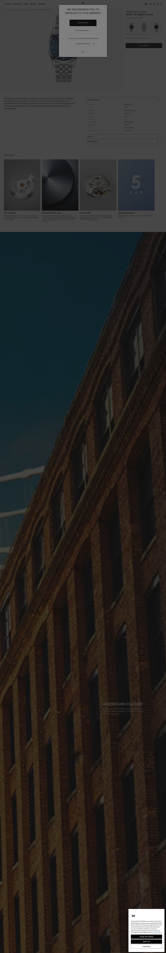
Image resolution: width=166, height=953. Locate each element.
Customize (146, 946)
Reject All (146, 941)
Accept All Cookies (146, 936)
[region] (146, 930)
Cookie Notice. (157, 932)
